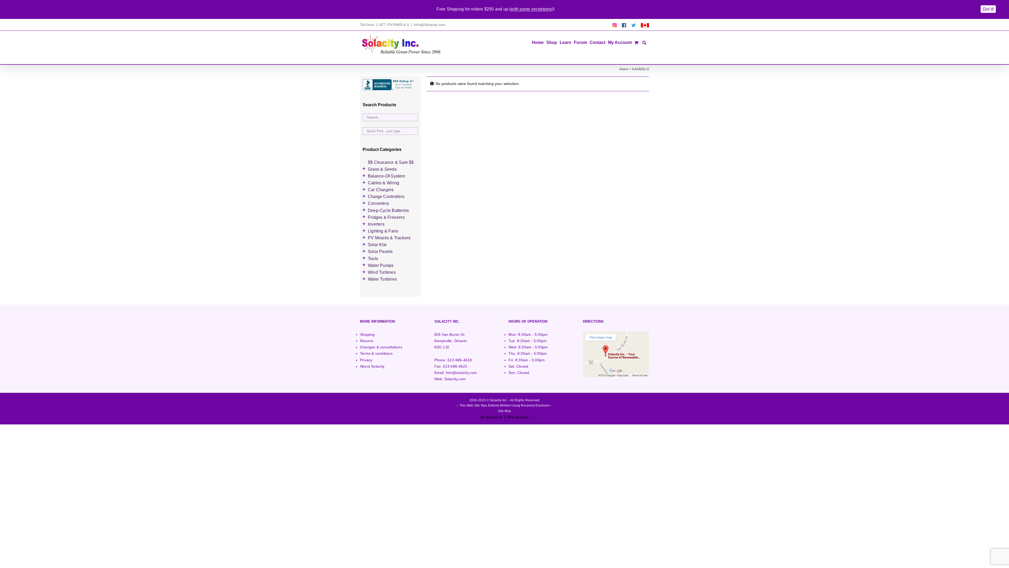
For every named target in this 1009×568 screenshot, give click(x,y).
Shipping (367, 334)
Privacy (366, 360)
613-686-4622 (455, 366)
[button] (644, 42)
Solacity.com (455, 379)
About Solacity (372, 366)
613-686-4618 (459, 360)
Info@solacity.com (461, 373)
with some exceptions (531, 9)
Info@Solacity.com (430, 25)
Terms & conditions (376, 353)
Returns (366, 341)
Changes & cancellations (381, 347)
